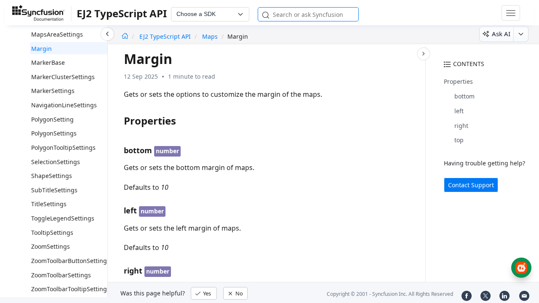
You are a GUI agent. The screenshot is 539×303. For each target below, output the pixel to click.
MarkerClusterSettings (63, 77)
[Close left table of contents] (107, 34)
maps (210, 36)
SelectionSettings (55, 162)
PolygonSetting (52, 119)
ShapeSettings (51, 176)
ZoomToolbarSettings (61, 275)
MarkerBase (48, 62)
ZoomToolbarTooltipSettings (70, 289)
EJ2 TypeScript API (165, 36)
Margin (41, 49)
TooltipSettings (52, 233)
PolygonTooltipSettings (63, 148)
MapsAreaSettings (57, 34)
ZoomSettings (50, 246)
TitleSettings (49, 204)
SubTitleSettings (54, 190)
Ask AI (501, 33)
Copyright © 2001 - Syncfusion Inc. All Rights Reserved (390, 294)
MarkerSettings (53, 91)
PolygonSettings (54, 133)
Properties (458, 81)
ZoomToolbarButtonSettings (70, 261)
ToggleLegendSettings (62, 218)
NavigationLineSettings (64, 105)
